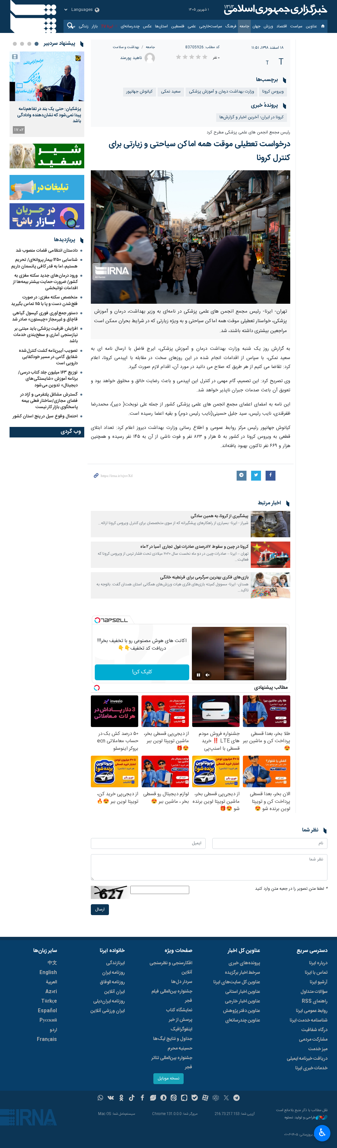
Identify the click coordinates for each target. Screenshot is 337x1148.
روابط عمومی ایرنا (311, 1011)
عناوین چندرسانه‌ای (242, 1020)
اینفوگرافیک (181, 1029)
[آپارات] (205, 1098)
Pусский (48, 1020)
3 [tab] (22, 44)
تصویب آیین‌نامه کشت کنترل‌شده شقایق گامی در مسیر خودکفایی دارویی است (48, 357)
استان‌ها (161, 26)
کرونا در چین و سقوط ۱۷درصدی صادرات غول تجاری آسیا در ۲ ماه (194, 547)
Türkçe (49, 1001)
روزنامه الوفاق (112, 982)
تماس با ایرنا (316, 973)
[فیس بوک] (142, 1098)
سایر (71, 26)
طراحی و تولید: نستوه (300, 1118)
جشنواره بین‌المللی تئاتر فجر (171, 1062)
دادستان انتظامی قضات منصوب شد (47, 250)
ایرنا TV (107, 26)
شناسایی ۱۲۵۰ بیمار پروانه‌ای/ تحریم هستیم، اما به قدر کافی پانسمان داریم (44, 263)
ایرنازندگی (115, 963)
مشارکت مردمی (313, 1040)
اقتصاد (281, 26)
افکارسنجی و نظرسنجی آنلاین (170, 967)
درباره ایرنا (318, 963)
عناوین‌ (311, 26)
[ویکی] (110, 1098)
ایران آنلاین (114, 992)
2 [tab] (29, 44)
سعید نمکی (171, 91)
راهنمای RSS (314, 1001)
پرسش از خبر (180, 1020)
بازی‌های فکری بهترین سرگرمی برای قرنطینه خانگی (204, 577)
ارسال (100, 909)
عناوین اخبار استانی (242, 992)
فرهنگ (230, 26)
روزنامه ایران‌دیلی (109, 1001)
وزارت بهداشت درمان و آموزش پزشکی (221, 91)
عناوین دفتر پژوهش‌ (241, 1011)
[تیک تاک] (131, 1098)
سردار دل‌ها (181, 982)
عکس (147, 26)
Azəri (51, 992)
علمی (192, 26)
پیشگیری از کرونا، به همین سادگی (219, 516)
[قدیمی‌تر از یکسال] (270, 524)
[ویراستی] (152, 1098)
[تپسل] (97, 620)
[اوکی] (121, 1098)
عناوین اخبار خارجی (242, 1001)
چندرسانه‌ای (130, 26)
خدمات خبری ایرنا (311, 1068)
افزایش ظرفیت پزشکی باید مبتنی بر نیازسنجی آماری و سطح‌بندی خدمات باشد (45, 335)
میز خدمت (317, 1049)
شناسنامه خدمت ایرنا (308, 1020)
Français (47, 1040)
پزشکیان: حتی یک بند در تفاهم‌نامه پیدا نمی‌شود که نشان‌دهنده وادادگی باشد (49, 115)
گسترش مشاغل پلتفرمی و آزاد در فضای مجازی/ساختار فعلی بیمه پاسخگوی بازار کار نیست (49, 401)
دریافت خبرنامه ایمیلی (307, 1059)
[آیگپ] (184, 1098)
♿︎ (322, 1132)
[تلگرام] (236, 1098)
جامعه (244, 26)
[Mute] (208, 675)
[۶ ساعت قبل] (47, 76)
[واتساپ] (100, 1098)
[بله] (194, 1098)
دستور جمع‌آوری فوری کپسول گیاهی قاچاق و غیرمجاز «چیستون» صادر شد (45, 316)
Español (47, 1011)
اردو (53, 1030)
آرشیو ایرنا (318, 982)
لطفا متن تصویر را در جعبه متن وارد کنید (291, 889)
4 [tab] (15, 44)
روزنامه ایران (113, 973)
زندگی (84, 26)
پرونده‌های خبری (244, 963)
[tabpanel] (47, 94)
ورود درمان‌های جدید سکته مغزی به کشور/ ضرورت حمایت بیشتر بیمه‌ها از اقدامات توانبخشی (45, 282)
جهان (256, 26)
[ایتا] (173, 1098)
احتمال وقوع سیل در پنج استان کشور (45, 416)
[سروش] (163, 1098)
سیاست (296, 26)
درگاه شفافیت (314, 1030)
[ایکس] (226, 1098)
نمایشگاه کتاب (179, 1010)
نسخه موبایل (168, 1078)
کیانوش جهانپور (139, 91)
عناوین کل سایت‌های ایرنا (236, 982)
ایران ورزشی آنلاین (108, 1011)
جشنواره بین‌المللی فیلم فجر (171, 996)
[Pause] (198, 675)
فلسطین (177, 26)
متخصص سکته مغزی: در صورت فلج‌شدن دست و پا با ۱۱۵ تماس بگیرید (44, 300)
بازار (95, 26)
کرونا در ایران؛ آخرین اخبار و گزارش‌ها (252, 117)
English (48, 973)
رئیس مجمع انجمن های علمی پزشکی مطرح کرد (248, 132)
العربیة (51, 982)
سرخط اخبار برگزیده (242, 973)
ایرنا (274, 9)
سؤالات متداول (313, 992)
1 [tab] (37, 44)
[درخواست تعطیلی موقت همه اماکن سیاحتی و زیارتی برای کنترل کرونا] (191, 237)
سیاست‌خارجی (210, 26)
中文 (52, 963)
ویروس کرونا (273, 91)
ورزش (268, 26)
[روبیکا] (215, 1098)
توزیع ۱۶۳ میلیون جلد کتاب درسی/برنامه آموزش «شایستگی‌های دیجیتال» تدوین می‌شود (48, 379)
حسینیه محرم (180, 1048)
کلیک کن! (142, 672)
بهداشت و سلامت (126, 47)
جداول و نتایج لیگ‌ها (172, 1039)
